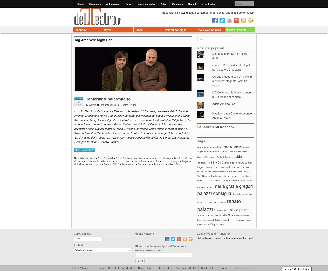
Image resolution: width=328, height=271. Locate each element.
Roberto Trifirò (111, 164)
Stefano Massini (205, 215)
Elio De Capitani (222, 162)
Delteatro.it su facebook (216, 127)
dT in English (209, 3)
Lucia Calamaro (214, 180)
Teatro (124, 104)
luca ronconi (202, 180)
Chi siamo (177, 3)
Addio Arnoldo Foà (223, 104)
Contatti (192, 3)
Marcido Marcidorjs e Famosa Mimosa (238, 180)
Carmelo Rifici (203, 157)
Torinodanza (233, 220)
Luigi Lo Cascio (123, 161)
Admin (92, 104)
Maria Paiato (140, 161)
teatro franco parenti (205, 220)
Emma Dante (239, 162)
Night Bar (154, 161)
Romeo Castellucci (221, 210)
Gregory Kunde (209, 176)
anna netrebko (214, 147)
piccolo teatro (238, 194)
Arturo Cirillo (228, 151)
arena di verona (214, 151)
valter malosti (204, 224)
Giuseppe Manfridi (173, 158)
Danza (138, 30)
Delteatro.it (84, 268)
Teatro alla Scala (224, 215)
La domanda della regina (99, 161)
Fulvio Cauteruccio (125, 158)
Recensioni (95, 3)
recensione (221, 202)
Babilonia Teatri (240, 151)
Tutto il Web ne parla (208, 30)
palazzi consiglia (170, 161)
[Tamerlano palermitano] (133, 70)
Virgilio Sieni (217, 224)
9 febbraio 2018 (86, 158)
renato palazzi (93, 164)
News (128, 3)
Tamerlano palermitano (108, 99)
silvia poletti (239, 209)
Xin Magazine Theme (245, 267)
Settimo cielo (128, 164)
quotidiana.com (210, 202)
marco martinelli (205, 186)
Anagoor (202, 147)
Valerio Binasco (176, 164)
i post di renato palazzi (227, 176)
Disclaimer (222, 268)
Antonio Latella (231, 147)
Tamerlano (159, 164)
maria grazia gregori (233, 186)
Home (80, 3)
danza (213, 157)
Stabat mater (145, 164)
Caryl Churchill (105, 158)
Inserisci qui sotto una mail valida (148, 250)
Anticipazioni (113, 3)
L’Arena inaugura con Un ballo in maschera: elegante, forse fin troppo (232, 80)
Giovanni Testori (235, 171)
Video (163, 3)
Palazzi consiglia (146, 3)
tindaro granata (221, 220)
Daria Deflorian (224, 156)
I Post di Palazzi (236, 30)
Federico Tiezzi (213, 167)
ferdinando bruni (228, 167)
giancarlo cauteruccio (149, 158)
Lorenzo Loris (245, 176)
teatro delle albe (242, 215)
